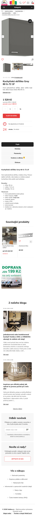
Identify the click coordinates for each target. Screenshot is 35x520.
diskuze (17, 162)
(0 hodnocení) (18, 77)
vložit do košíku (11, 115)
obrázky (17, 149)
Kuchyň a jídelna (9, 11)
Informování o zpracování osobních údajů (18, 486)
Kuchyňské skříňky (6, 13)
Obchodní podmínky (18, 475)
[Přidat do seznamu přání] (2, 59)
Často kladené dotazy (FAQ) (18, 497)
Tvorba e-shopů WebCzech (23, 513)
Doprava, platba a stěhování (18, 479)
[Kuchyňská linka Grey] (17, 66)
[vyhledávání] (20, 2)
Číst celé (5, 354)
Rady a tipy (18, 490)
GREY (14, 13)
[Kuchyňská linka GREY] (9, 236)
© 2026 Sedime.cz (8, 509)
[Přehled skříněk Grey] (28, 65)
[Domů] (2, 11)
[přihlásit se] (28, 2)
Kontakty (18, 494)
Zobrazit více (6, 92)
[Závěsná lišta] (25, 236)
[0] (24, 3)
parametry (17, 153)
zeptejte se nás (17, 459)
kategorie (17, 7)
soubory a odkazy (17, 158)
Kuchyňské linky (19, 11)
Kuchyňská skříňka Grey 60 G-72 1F (10, 14)
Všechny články (17, 409)
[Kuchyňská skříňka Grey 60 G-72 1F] (6, 67)
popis (17, 144)
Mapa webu (7, 513)
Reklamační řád (18, 483)
